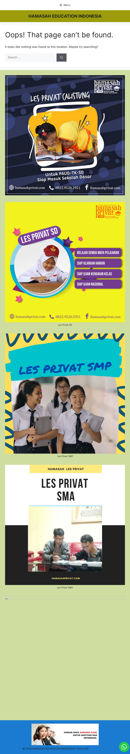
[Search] (62, 57)
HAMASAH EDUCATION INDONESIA (65, 16)
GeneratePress (98, 748)
